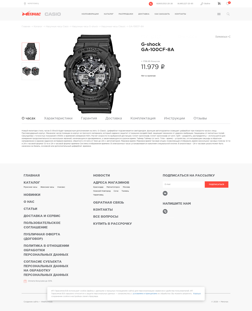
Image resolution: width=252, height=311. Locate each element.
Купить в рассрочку (112, 223)
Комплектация (143, 118)
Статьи (30, 209)
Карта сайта (168, 217)
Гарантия (89, 118)
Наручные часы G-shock (85, 27)
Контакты (180, 14)
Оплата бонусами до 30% (40, 281)
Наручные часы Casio (57, 27)
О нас (29, 201)
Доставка (143, 14)
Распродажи (126, 14)
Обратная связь (108, 202)
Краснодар (98, 187)
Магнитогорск (113, 187)
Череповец (98, 195)
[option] (31, 51)
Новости (101, 175)
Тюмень (125, 191)
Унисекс (61, 187)
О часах (28, 118)
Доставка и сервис (42, 216)
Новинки (32, 194)
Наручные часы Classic (113, 27)
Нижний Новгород (102, 191)
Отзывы (200, 118)
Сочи (116, 191)
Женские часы (47, 187)
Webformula (46, 302)
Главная (26, 27)
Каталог (108, 14)
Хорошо (197, 293)
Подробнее (148, 55)
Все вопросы (105, 216)
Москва (126, 187)
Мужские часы (30, 187)
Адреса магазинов (111, 182)
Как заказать (162, 14)
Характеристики (58, 118)
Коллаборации (90, 14)
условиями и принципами (145, 293)
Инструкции (174, 118)
